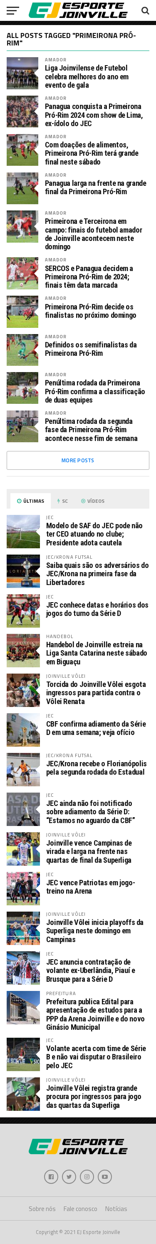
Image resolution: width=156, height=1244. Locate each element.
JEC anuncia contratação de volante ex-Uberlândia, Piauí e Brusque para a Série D (90, 970)
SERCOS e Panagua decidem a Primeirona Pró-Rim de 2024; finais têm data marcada (89, 276)
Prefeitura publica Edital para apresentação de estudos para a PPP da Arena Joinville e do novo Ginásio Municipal (95, 1014)
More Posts (78, 460)
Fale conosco (80, 1209)
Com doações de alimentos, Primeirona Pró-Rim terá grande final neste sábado (92, 153)
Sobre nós (42, 1209)
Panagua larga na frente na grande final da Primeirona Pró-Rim (95, 187)
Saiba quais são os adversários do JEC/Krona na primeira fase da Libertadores (97, 573)
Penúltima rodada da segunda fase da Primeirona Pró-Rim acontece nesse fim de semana (91, 429)
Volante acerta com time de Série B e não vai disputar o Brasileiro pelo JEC (96, 1056)
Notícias (116, 1209)
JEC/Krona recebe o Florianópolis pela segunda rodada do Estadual (96, 767)
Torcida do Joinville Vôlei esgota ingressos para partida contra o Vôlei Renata (96, 692)
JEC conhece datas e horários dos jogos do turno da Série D (97, 609)
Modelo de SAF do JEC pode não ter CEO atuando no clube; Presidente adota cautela (94, 534)
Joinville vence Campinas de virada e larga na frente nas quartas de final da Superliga (89, 851)
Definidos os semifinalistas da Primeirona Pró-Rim (91, 349)
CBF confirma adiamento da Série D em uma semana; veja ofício (96, 728)
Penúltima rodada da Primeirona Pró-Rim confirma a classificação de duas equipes (95, 391)
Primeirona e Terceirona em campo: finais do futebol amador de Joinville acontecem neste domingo (93, 234)
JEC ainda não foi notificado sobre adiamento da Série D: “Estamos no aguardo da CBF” (90, 811)
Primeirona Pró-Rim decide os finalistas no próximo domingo (90, 311)
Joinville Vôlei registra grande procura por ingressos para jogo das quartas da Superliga (93, 1096)
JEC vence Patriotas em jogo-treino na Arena (90, 886)
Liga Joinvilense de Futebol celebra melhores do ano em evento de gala (87, 76)
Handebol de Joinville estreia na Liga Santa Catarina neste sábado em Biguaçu (96, 653)
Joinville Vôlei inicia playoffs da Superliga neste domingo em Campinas (95, 930)
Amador (56, 59)
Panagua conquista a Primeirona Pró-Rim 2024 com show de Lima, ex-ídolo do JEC (94, 114)
